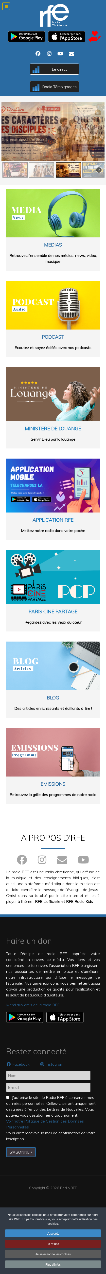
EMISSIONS (53, 784)
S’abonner (21, 1152)
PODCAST (53, 337)
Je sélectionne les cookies (53, 1254)
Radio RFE (68, 1188)
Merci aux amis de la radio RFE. (33, 1004)
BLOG (53, 698)
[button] (52, 131)
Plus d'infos (53, 1264)
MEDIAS (53, 245)
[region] (52, 140)
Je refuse (53, 1243)
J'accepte (53, 1233)
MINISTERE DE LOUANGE (53, 428)
